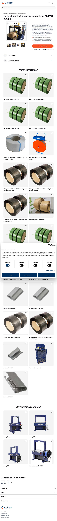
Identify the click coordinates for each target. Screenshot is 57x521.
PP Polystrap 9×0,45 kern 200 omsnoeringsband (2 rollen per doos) (41, 338)
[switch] (21, 265)
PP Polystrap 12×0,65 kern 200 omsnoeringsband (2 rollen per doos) (41, 189)
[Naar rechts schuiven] (28, 32)
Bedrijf (3, 496)
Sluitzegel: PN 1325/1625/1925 (36, 308)
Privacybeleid (3, 511)
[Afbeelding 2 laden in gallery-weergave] (14, 45)
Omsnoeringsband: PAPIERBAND (37, 219)
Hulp (2, 492)
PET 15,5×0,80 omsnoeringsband (37, 128)
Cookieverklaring (4, 513)
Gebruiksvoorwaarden (5, 515)
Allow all (47, 275)
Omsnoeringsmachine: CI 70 (36, 466)
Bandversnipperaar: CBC (35, 368)
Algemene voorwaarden (5, 517)
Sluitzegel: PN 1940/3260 (9, 308)
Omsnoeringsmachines (13, 13)
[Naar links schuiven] (4, 32)
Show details (49, 270)
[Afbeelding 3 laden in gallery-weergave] (18, 45)
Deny (10, 275)
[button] (55, 3)
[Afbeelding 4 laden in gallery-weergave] (23, 45)
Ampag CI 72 (6, 466)
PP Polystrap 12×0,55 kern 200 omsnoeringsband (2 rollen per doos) (15, 220)
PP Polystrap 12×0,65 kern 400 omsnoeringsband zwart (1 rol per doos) (15, 189)
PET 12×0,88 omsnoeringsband (10, 99)
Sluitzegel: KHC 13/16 (8, 368)
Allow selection (28, 275)
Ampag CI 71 (32, 437)
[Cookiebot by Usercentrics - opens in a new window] (49, 245)
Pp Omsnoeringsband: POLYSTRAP (11, 337)
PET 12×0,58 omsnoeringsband (36, 99)
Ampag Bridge (6, 437)
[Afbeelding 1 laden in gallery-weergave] (9, 45)
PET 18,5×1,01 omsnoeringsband (11, 128)
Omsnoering (5, 13)
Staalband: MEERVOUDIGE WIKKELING (38, 279)
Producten (4, 488)
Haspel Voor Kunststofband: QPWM (37, 157)
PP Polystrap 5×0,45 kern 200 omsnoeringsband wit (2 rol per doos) (14, 158)
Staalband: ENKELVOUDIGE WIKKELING (12, 279)
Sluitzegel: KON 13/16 (8, 397)
